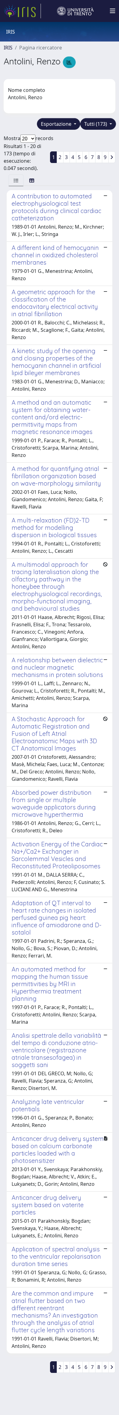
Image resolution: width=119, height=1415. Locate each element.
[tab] (16, 180)
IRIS (8, 47)
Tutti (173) (96, 124)
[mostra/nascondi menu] (112, 11)
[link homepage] (22, 11)
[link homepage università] (75, 11)
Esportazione (57, 124)
